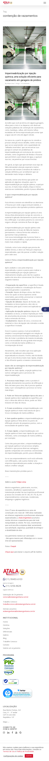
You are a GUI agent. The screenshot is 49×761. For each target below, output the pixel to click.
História (6, 625)
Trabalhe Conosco (10, 641)
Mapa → (6, 722)
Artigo (18, 83)
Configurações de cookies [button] (13, 756)
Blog (4, 638)
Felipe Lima (10, 83)
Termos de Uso (9, 751)
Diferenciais (7, 631)
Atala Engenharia (25, 518)
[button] (45, 3)
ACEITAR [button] (29, 756)
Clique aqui (9, 552)
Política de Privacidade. (25, 751)
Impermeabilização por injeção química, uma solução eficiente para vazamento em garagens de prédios (23, 76)
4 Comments (25, 83)
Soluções (6, 628)
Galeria (5, 635)
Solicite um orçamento (11, 648)
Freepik (13, 546)
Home (5, 622)
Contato (6, 645)
